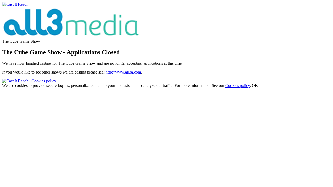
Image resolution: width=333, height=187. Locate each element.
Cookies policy (43, 81)
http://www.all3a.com (123, 72)
